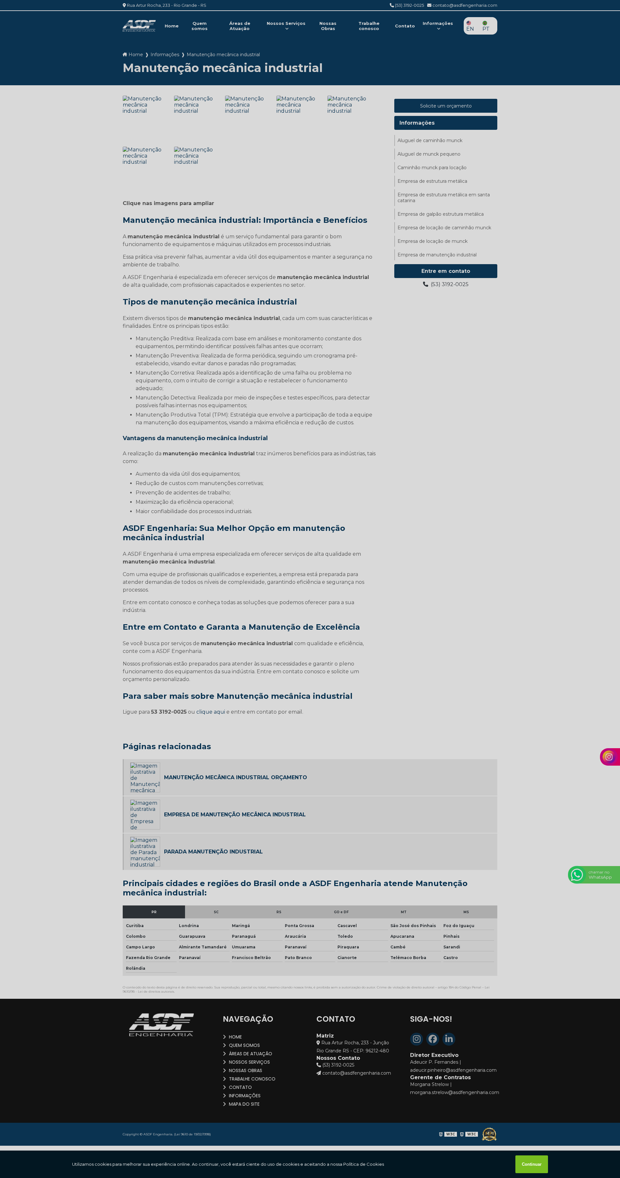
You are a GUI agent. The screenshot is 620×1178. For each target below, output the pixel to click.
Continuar (532, 1164)
